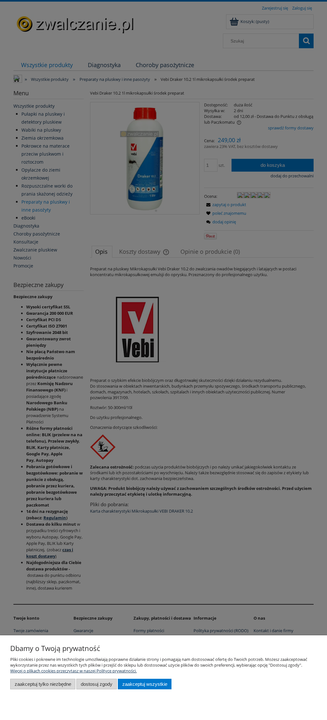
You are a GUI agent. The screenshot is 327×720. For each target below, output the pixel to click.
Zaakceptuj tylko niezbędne (43, 684)
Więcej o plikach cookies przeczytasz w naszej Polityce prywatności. (73, 671)
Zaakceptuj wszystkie (144, 684)
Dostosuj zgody (96, 684)
